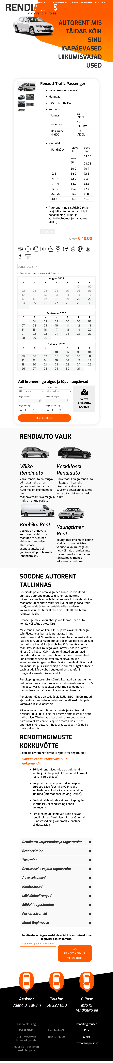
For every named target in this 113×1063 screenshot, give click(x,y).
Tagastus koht (51, 387)
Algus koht (23, 387)
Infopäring (47, 231)
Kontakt (100, 3)
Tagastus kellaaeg (53, 406)
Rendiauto (44, 3)
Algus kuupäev (24, 397)
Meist (86, 1037)
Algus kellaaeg (24, 406)
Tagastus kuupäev (53, 397)
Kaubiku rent (61, 3)
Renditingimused (82, 3)
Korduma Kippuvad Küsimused (38, 943)
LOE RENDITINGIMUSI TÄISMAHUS (75, 953)
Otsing (41, 11)
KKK (86, 1030)
